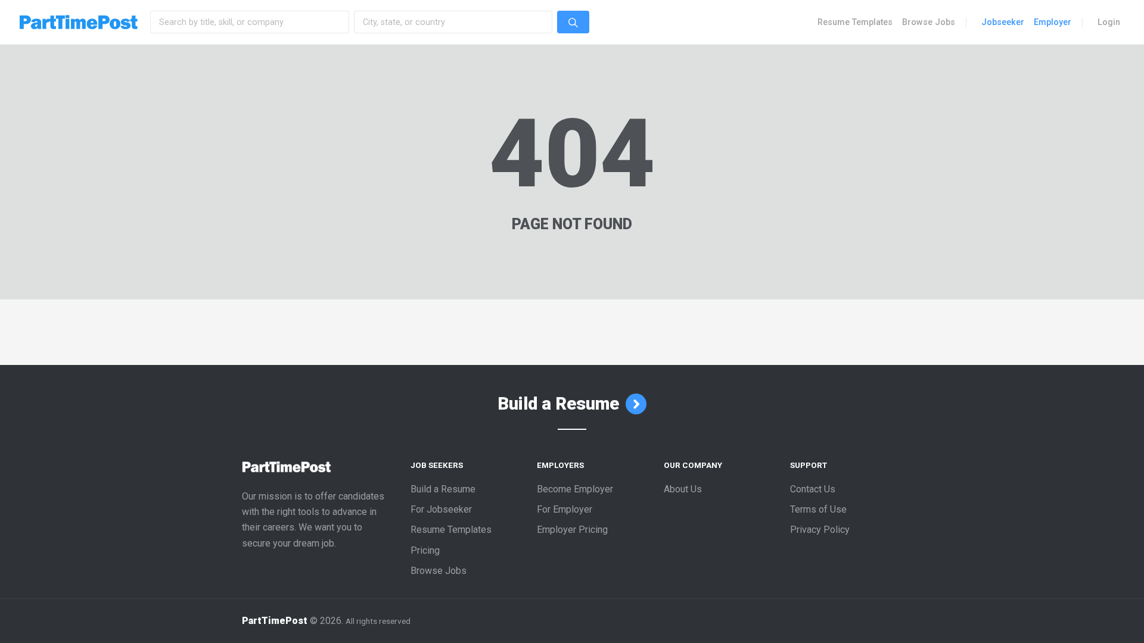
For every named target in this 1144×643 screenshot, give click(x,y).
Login (1109, 22)
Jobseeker (1002, 22)
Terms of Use (818, 509)
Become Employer (575, 489)
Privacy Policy (820, 529)
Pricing (425, 550)
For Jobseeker (441, 509)
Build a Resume (560, 404)
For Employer (564, 509)
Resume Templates (855, 22)
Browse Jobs (928, 22)
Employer (1052, 22)
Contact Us (812, 489)
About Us (683, 489)
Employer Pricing (572, 529)
